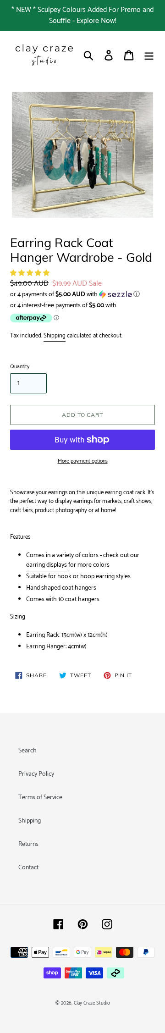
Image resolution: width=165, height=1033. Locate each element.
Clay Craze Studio (92, 1003)
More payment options (83, 461)
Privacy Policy (36, 774)
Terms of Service (40, 797)
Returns (28, 844)
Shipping (55, 336)
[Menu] (149, 55)
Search (27, 751)
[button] (30, 273)
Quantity (19, 367)
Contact (28, 867)
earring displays (46, 565)
